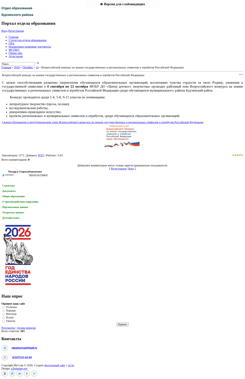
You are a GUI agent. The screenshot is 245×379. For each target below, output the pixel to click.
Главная (6, 67)
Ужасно (10, 320)
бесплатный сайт (54, 365)
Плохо (10, 317)
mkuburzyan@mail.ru (24, 347)
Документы (9, 191)
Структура (8, 185)
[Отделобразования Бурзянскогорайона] (17, 10)
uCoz (71, 365)
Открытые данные (13, 212)
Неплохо (11, 314)
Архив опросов (26, 327)
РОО (41, 155)
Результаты (8, 327)
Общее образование (13, 196)
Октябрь (28, 67)
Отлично (11, 307)
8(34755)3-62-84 (22, 357)
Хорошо (11, 310)
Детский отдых (11, 218)
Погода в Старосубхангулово (25, 171)
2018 (17, 67)
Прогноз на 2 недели (38, 175)
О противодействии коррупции (20, 201)
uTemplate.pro (19, 368)
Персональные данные (15, 207)
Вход (4, 30)
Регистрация (16, 30)
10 (37, 67)
